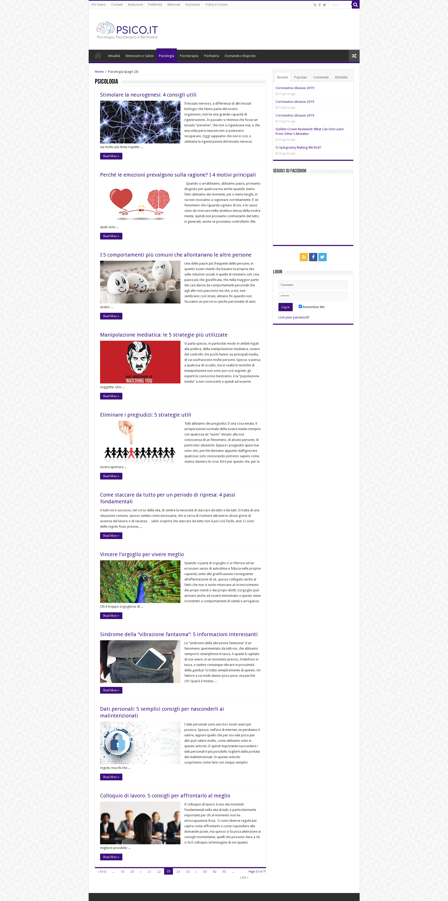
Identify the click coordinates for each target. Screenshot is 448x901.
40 (214, 872)
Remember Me (313, 307)
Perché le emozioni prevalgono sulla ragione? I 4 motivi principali (178, 175)
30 (205, 872)
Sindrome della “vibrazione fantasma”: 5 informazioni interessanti (179, 634)
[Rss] (315, 5)
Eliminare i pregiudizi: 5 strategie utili (145, 415)
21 (149, 872)
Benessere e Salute (140, 56)
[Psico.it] (138, 28)
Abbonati (173, 4)
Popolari (300, 77)
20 (132, 872)
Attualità (114, 56)
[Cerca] (356, 5)
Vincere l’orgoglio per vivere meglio (142, 554)
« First (101, 872)
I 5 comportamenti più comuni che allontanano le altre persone (175, 255)
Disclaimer (192, 4)
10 (122, 872)
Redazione (135, 4)
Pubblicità (155, 4)
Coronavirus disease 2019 (295, 88)
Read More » (111, 156)
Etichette (341, 77)
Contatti (117, 4)
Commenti (321, 77)
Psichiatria (211, 56)
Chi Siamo (98, 4)
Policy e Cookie (216, 4)
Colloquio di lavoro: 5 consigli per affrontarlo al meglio (165, 796)
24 (178, 872)
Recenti (282, 77)
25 (188, 872)
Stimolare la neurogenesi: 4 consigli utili (148, 95)
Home (98, 55)
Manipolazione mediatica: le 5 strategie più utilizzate (164, 335)
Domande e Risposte (240, 56)
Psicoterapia (189, 56)
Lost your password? (294, 317)
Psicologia (166, 56)
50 (224, 872)
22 (159, 872)
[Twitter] (324, 5)
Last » (244, 877)
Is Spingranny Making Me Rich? (298, 147)
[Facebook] (319, 5)
